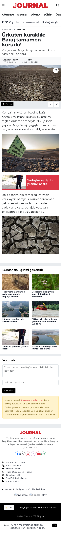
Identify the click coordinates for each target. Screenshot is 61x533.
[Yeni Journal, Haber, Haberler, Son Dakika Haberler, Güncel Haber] (30, 5)
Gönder (8, 390)
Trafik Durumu (13, 468)
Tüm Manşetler (14, 475)
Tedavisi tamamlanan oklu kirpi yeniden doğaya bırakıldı (13, 294)
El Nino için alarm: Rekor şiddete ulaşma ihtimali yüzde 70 (44, 321)
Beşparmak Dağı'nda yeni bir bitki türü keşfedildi (43, 294)
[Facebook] (17, 454)
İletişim (20, 489)
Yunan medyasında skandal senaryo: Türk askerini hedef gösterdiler (27, 527)
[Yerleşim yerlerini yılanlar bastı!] (15, 336)
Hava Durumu (13, 465)
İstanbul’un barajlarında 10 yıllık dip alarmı (44, 347)
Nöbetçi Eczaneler (15, 462)
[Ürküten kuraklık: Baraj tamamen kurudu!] (30, 83)
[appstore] (21, 495)
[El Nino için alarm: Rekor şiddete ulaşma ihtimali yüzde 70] (45, 309)
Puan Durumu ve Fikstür (19, 472)
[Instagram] (33, 454)
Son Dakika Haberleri (17, 478)
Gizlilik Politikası (36, 489)
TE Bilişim (38, 516)
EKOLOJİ (21, 29)
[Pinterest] (28, 454)
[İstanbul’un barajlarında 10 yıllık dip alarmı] (45, 336)
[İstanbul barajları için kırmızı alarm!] (15, 309)
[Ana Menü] (3, 5)
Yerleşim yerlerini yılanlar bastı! (15, 347)
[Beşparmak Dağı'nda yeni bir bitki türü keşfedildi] (45, 281)
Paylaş (9, 104)
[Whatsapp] (43, 454)
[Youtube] (38, 454)
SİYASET (22, 14)
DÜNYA (35, 14)
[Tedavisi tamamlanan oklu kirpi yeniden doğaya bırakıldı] (15, 281)
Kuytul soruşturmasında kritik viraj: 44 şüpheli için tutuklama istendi (30, 22)
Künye (8, 489)
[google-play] (38, 495)
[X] (22, 454)
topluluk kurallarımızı (32, 400)
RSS (10, 507)
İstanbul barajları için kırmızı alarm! (13, 320)
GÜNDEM (8, 14)
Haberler (7, 29)
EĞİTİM (48, 14)
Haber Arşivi (12, 481)
